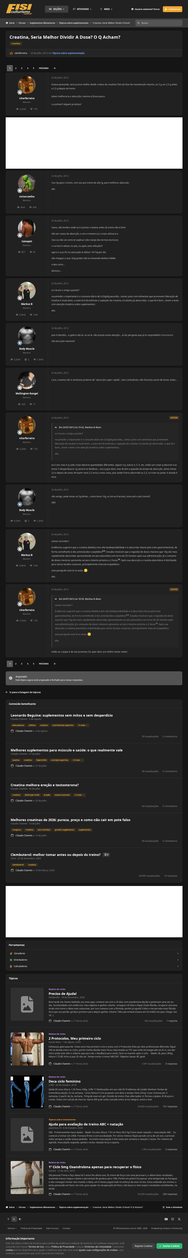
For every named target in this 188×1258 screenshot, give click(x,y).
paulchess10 (55, 1127)
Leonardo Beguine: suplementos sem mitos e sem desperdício (62, 715)
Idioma (11, 1228)
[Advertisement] (94, 143)
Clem (13, 858)
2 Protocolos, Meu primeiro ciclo (75, 1038)
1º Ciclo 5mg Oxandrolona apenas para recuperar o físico (95, 1167)
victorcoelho (27, 196)
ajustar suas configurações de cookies (98, 1250)
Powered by (166, 1228)
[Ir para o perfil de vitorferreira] (11, 53)
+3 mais (81, 725)
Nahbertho (54, 997)
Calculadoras (20, 966)
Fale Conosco (52, 1228)
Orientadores (20, 959)
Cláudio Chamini (19, 719)
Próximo (44, 68)
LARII (51, 1085)
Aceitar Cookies (171, 1246)
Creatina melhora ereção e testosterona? (45, 785)
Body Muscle (27, 348)
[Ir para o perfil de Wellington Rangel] (27, 380)
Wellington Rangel (27, 393)
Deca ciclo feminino (65, 1081)
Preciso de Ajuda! (63, 993)
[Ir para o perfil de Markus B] (27, 291)
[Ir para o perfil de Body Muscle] (27, 335)
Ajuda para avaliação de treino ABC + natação (86, 1124)
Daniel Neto (55, 1042)
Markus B (26, 304)
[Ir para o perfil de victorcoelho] (27, 183)
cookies (9, 1250)
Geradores (19, 953)
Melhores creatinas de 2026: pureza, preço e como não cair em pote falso (70, 820)
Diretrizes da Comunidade (98, 1246)
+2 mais (78, 795)
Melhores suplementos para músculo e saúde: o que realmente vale (67, 750)
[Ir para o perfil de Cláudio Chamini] (12, 731)
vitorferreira (21, 53)
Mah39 (52, 1170)
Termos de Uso (36, 1246)
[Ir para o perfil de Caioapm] (27, 228)
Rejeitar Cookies (143, 1246)
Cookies (66, 1228)
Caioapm (27, 241)
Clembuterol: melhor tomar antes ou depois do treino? (56, 854)
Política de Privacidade (31, 1228)
